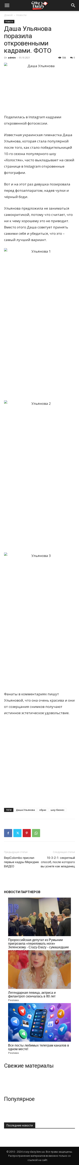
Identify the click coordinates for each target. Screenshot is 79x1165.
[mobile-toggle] (6, 5)
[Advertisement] (39, 760)
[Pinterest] (27, 833)
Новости (21, 15)
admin (12, 57)
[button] (73, 5)
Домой (8, 15)
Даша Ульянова (25, 809)
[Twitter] (17, 833)
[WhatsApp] (36, 833)
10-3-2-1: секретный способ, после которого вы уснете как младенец (58, 862)
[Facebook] (8, 833)
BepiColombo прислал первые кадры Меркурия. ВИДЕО (21, 862)
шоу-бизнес (57, 809)
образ (42, 809)
